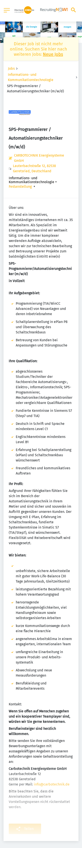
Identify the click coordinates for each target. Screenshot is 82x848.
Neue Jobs (53, 54)
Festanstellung (20, 187)
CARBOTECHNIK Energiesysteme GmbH (39, 158)
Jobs (11, 68)
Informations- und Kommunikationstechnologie (30, 77)
